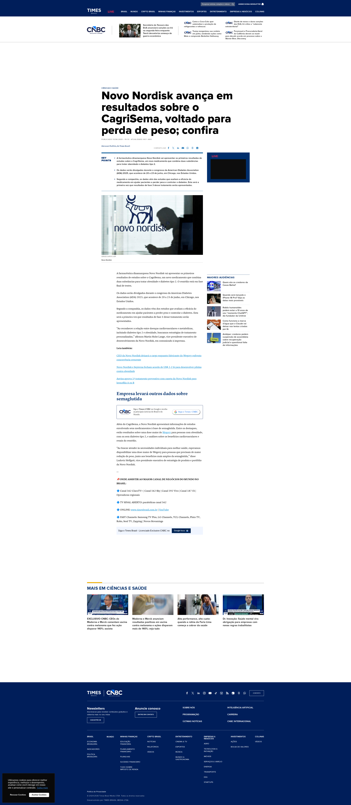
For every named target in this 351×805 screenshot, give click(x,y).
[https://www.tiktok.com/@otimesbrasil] (215, 693)
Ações (234, 741)
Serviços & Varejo (213, 761)
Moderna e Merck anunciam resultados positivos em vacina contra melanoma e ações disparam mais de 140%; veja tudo (152, 623)
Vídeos (150, 752)
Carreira (232, 714)
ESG (205, 777)
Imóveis (207, 756)
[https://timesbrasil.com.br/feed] (227, 693)
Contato (257, 693)
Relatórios (152, 747)
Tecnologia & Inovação (210, 750)
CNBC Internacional (239, 721)
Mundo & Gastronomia (182, 758)
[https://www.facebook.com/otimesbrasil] (187, 693)
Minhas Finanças (167, 11)
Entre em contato (146, 715)
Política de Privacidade (96, 792)
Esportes (201, 11)
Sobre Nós (189, 707)
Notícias (151, 741)
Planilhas (125, 756)
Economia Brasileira (92, 742)
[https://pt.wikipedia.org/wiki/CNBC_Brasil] (221, 693)
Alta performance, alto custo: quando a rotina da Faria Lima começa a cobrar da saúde (194, 622)
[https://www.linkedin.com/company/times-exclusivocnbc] (198, 693)
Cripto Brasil (148, 11)
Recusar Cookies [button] (18, 795)
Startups (208, 782)
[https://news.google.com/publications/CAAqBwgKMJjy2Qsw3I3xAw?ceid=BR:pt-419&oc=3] (233, 693)
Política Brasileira (92, 755)
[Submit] (233, 4)
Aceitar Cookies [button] (39, 795)
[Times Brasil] (94, 11)
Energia (208, 767)
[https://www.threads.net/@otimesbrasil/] (238, 693)
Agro (206, 743)
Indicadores (93, 749)
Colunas (259, 11)
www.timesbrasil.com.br (144, 510)
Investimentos (186, 11)
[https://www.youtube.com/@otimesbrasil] (210, 693)
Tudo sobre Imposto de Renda (129, 768)
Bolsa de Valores (240, 747)
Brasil (124, 11)
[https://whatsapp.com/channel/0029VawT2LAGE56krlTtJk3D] (244, 693)
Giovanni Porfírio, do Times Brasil (115, 146)
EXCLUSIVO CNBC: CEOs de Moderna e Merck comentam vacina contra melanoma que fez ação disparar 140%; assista (107, 623)
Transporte (210, 772)
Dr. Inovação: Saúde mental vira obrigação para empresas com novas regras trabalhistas (240, 622)
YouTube (164, 510)
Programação (191, 714)
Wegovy (166, 432)
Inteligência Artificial (240, 707)
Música (179, 752)
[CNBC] (96, 30)
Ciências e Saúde (110, 88)
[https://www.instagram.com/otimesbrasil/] (204, 693)
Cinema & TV (181, 741)
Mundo (134, 11)
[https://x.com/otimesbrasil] (192, 693)
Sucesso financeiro (130, 762)
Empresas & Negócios (241, 11)
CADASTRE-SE (95, 720)
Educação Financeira (125, 742)
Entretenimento (218, 11)
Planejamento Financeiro (127, 750)
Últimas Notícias (192, 721)
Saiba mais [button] (42, 788)
